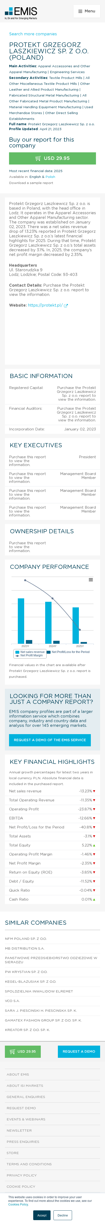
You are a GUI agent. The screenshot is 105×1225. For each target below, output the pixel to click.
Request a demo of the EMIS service (50, 740)
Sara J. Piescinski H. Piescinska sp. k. (41, 1010)
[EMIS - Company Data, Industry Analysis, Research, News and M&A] (21, 13)
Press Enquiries (23, 1142)
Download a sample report (31, 183)
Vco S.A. (12, 1001)
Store (13, 1153)
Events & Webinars (26, 1119)
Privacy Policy (22, 1175)
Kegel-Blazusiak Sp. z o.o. (30, 981)
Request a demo (79, 1051)
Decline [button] (63, 1215)
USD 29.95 (56, 158)
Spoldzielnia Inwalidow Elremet (39, 991)
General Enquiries (26, 1097)
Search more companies (33, 34)
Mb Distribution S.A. (24, 948)
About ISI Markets (25, 1086)
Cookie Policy (21, 1186)
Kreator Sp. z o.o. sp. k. (27, 1030)
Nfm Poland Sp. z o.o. (26, 939)
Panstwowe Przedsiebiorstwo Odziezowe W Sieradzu (51, 960)
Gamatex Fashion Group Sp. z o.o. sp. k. (43, 1020)
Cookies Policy (18, 1204)
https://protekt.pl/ (46, 305)
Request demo (21, 1108)
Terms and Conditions (29, 1164)
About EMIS (18, 1074)
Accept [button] (41, 1215)
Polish (50, 177)
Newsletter (19, 1130)
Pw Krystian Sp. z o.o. (26, 972)
